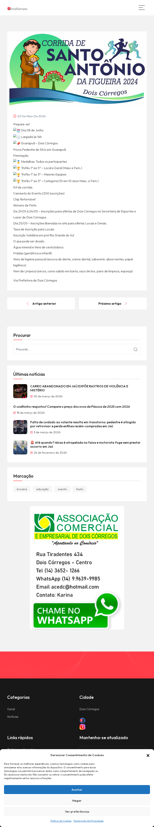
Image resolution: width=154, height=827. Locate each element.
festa (79, 489)
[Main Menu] (142, 8)
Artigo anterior (44, 303)
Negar (77, 800)
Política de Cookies (61, 820)
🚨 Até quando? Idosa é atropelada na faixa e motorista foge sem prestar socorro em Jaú (85, 444)
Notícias (12, 717)
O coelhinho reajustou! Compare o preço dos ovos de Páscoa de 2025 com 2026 (71, 407)
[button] (148, 755)
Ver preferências (77, 811)
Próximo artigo (109, 303)
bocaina (22, 489)
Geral (11, 709)
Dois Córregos (89, 709)
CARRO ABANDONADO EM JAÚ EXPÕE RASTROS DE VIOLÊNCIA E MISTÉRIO (79, 388)
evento (62, 489)
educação (42, 489)
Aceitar (77, 789)
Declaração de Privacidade (88, 820)
